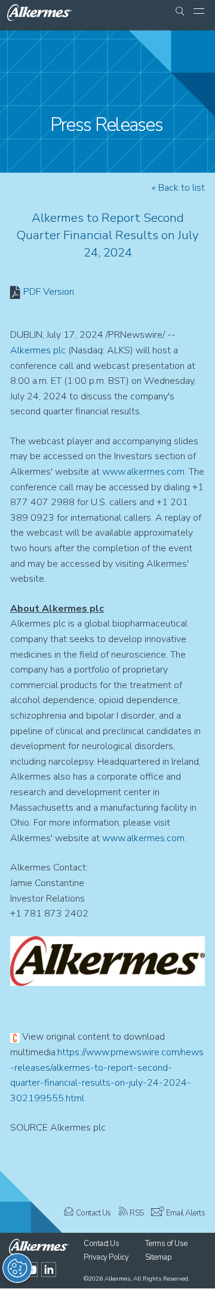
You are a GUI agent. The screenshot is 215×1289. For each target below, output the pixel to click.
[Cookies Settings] (17, 1268)
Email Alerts (185, 1213)
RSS (137, 1213)
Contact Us (93, 1213)
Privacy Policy (106, 1257)
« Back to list (178, 187)
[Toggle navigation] (199, 12)
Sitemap (158, 1257)
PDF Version (48, 291)
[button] (179, 12)
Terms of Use (166, 1243)
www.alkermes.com (143, 471)
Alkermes (117, 1279)
